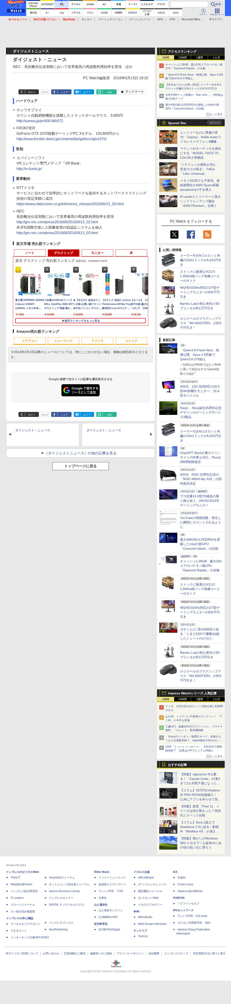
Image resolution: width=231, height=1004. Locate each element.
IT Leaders (17, 897)
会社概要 (153, 953)
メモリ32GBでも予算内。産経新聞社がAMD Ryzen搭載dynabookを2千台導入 (200, 185)
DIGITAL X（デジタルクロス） (67, 904)
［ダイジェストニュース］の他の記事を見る (80, 453)
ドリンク (97, 340)
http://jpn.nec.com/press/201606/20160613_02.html (57, 222)
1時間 (165, 57)
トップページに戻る (80, 466)
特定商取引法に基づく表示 (209, 953)
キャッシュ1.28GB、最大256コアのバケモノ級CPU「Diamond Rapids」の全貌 (201, 565)
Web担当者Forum (21, 884)
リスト (45, 92)
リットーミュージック (112, 877)
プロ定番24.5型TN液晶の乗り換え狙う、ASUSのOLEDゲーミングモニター (199, 500)
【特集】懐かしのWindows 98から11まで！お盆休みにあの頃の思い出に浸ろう (201, 843)
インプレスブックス (61, 922)
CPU (172, 19)
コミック (131, 340)
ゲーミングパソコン (111, 19)
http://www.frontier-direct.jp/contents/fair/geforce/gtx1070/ (61, 139)
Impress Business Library (64, 891)
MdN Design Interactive (152, 923)
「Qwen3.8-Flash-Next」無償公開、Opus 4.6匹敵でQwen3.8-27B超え (199, 354)
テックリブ (140, 930)
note (109, 92)
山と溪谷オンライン (111, 910)
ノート (30, 253)
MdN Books (145, 917)
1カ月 (216, 57)
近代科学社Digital (109, 929)
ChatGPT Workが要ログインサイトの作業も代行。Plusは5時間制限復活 (200, 457)
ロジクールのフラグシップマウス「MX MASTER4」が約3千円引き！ (200, 323)
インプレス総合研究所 (24, 891)
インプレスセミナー (61, 897)
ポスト (31, 92)
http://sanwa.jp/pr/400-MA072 (39, 121)
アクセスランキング (182, 51)
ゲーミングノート (140, 19)
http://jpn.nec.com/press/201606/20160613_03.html (57, 233)
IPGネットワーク (183, 910)
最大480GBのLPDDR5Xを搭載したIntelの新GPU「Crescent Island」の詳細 (200, 544)
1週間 (199, 57)
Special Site (177, 123)
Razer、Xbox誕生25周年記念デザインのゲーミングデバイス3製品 (201, 412)
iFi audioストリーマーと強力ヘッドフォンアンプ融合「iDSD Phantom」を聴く (200, 201)
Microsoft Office (191, 19)
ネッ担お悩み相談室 (23, 911)
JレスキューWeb (148, 897)
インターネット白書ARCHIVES (30, 937)
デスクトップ (63, 253)
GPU (160, 19)
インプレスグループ (176, 953)
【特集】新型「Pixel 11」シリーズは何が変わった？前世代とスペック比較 (200, 810)
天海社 (182, 877)
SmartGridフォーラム (62, 877)
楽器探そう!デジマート (112, 884)
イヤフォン (30, 340)
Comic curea (185, 884)
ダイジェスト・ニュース (32, 430)
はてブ (87, 92)
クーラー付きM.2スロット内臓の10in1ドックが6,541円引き (200, 260)
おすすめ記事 (177, 765)
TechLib (143, 936)
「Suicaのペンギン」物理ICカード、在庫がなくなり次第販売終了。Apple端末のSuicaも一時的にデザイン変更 (194, 740)
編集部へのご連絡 (101, 953)
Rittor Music (102, 872)
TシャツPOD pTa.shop (192, 916)
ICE (175, 872)
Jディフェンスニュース (152, 884)
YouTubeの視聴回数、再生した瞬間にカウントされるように (200, 522)
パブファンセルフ (188, 903)
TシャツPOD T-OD (111, 891)
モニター (86, 19)
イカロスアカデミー (150, 904)
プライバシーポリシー (130, 953)
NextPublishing (58, 929)
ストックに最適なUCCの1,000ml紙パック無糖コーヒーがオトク (200, 276)
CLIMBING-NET (108, 917)
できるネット (19, 930)
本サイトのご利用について (22, 953)
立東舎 (103, 897)
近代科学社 (101, 923)
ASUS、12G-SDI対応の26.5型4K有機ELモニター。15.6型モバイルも (200, 391)
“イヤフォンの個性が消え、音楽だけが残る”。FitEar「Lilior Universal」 (199, 169)
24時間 (182, 57)
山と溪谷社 (101, 904)
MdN (136, 911)
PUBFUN (179, 897)
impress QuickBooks (190, 891)
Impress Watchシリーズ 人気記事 (192, 693)
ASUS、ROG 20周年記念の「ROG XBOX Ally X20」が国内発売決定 (201, 479)
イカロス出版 (142, 872)
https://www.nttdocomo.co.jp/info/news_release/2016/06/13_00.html (70, 204)
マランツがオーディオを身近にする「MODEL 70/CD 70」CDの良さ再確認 (200, 153)
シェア (64, 92)
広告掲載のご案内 (74, 953)
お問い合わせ (51, 953)
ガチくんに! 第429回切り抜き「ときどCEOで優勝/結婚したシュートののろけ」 (199, 634)
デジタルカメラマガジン (25, 923)
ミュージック (63, 340)
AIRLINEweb (146, 877)
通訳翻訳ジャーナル (150, 891)
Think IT (15, 877)
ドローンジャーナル (23, 904)
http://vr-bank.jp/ (29, 169)
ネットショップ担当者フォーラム (69, 884)
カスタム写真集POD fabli (194, 922)
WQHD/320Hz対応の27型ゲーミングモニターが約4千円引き (200, 292)
